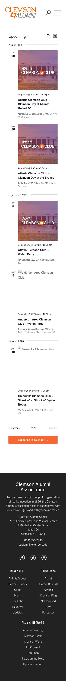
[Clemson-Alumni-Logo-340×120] (21, 13)
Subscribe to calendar (31, 440)
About (48, 578)
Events (18, 595)
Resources (48, 612)
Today (33, 427)
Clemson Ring (48, 595)
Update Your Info (33, 664)
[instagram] (44, 559)
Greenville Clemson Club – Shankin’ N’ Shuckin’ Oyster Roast (36, 400)
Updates (18, 612)
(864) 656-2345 (33, 540)
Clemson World (33, 641)
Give (48, 606)
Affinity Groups (18, 578)
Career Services (17, 584)
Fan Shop (33, 652)
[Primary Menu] (57, 12)
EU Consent (33, 647)
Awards (48, 589)
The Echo (17, 601)
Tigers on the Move (33, 658)
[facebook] (22, 559)
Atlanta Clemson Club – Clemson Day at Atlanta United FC (33, 104)
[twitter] (33, 559)
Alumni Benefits (48, 584)
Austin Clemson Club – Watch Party (33, 252)
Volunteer (17, 606)
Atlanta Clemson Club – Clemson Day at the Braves (36, 175)
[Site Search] (48, 13)
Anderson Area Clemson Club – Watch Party (34, 321)
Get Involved (48, 601)
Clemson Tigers (33, 635)
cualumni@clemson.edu (33, 544)
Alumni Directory (33, 630)
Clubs (17, 589)
